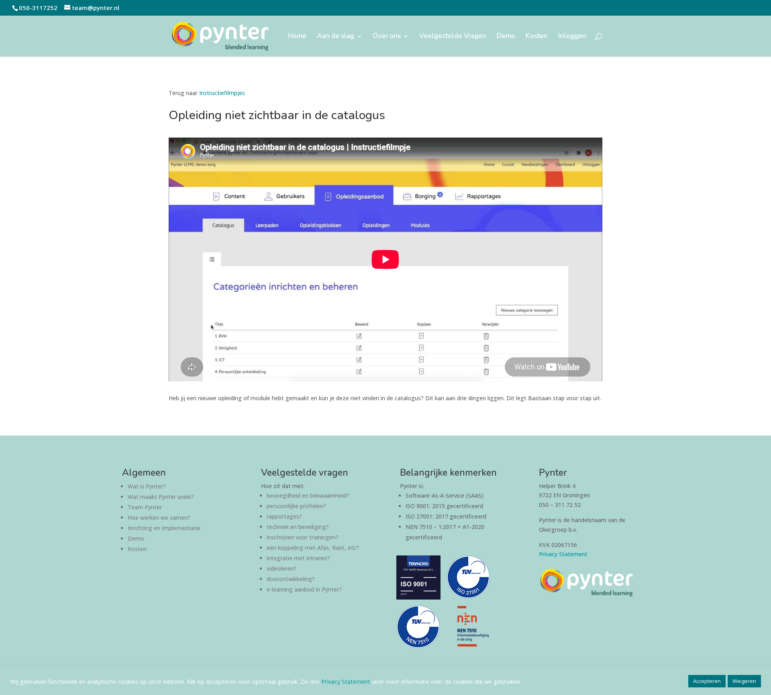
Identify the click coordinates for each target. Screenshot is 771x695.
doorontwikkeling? (291, 579)
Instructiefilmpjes (222, 93)
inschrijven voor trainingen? (303, 537)
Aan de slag (335, 37)
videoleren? (281, 568)
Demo (506, 37)
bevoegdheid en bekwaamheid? (308, 495)
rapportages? (284, 516)
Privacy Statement (563, 554)
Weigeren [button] (744, 681)
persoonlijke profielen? (296, 506)
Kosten (537, 37)
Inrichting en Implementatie (164, 528)
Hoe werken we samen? (159, 517)
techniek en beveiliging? (298, 527)
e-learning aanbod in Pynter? (304, 589)
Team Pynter (145, 507)
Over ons (387, 37)
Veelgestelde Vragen (452, 37)
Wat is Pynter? (147, 486)
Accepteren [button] (707, 681)
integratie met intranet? (298, 558)
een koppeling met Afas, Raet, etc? (313, 547)
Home (297, 37)
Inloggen (572, 37)
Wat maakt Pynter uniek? (161, 496)
